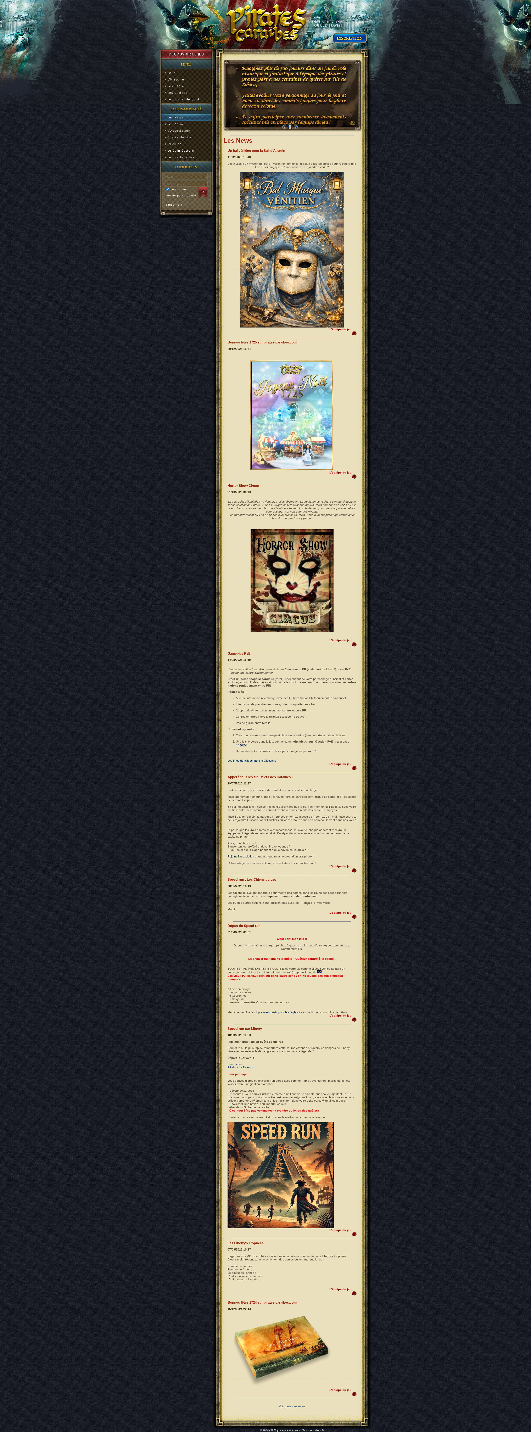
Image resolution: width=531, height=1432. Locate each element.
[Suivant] (296, 126)
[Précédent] (284, 126)
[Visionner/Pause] (290, 126)
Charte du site (179, 137)
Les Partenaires (180, 157)
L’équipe (241, 744)
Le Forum (175, 124)
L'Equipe (174, 144)
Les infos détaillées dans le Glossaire (252, 760)
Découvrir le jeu (186, 54)
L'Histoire (175, 79)
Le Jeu (172, 72)
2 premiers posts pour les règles (277, 1012)
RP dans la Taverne (240, 1067)
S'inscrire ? (174, 204)
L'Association (178, 130)
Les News (175, 117)
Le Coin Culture (180, 150)
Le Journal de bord (183, 99)
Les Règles (176, 86)
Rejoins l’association (241, 856)
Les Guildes (177, 92)
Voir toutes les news (292, 1406)
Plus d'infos (235, 1064)
